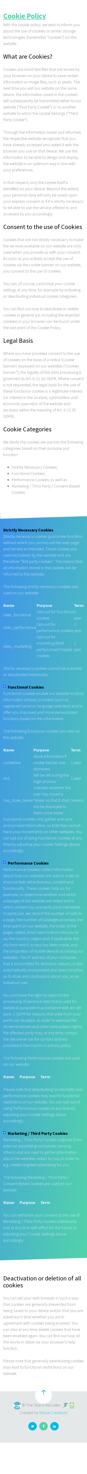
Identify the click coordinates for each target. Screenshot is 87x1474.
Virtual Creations (53, 1412)
